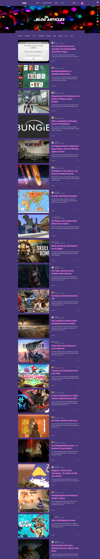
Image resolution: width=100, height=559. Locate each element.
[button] (82, 2)
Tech (66, 35)
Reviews (48, 35)
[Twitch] (98, 2)
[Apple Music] (98, 21)
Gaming (60, 35)
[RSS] (98, 25)
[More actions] (79, 43)
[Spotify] (98, 18)
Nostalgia (41, 35)
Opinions (34, 35)
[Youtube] (98, 6)
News (54, 35)
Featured (27, 35)
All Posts (20, 35)
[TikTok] (98, 9)
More (71, 35)
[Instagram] (98, 12)
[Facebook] (98, 15)
